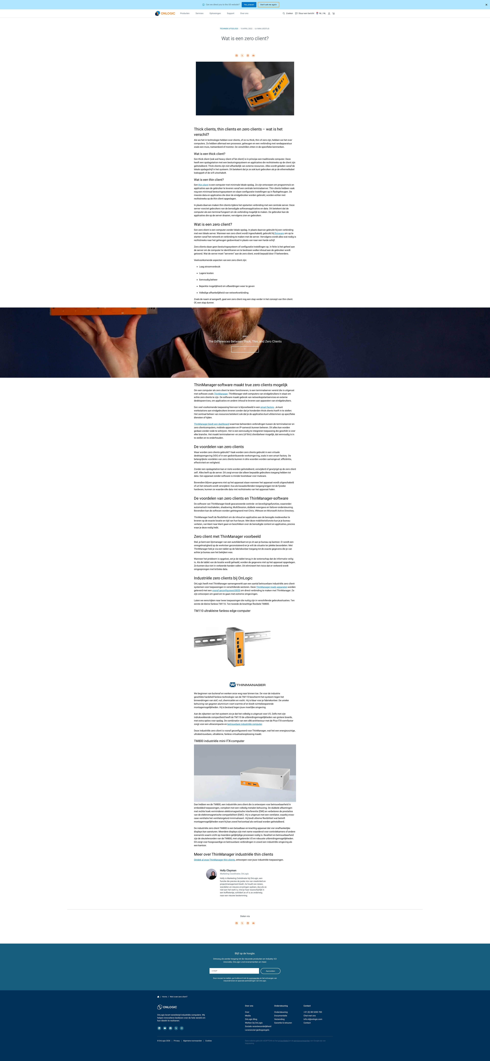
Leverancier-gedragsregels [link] (257, 1030)
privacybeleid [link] (283, 1040)
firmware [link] (279, 233)
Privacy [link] (177, 1040)
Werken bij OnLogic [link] (254, 1022)
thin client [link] (203, 185)
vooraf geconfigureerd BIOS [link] (226, 590)
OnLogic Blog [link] (251, 1019)
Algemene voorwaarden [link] (192, 1040)
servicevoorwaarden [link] (302, 1040)
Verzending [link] (279, 1019)
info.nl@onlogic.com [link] (313, 1019)
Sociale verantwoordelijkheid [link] (258, 1026)
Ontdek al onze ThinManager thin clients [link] (214, 860)
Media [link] (248, 1015)
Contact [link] (307, 1022)
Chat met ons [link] (310, 1015)
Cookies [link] (208, 1040)
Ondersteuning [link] (281, 1012)
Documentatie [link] (280, 1015)
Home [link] (158, 997)
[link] (165, 13)
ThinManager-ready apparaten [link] (271, 587)
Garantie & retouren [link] (283, 1022)
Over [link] (247, 1012)
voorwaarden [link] (254, 978)
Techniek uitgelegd (229, 28)
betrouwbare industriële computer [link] (244, 724)
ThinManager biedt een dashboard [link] (211, 424)
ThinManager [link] (221, 394)
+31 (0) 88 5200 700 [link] (313, 1012)
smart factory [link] (267, 407)
